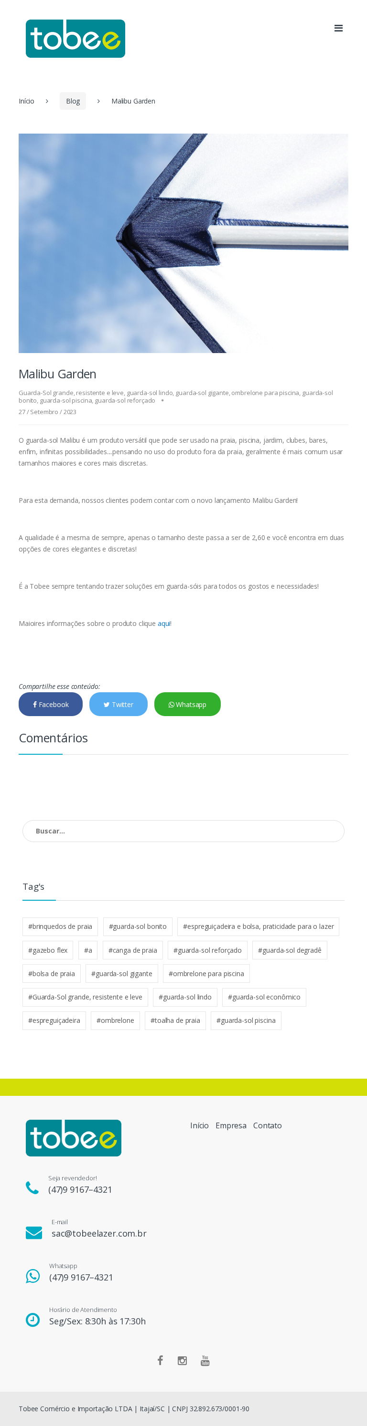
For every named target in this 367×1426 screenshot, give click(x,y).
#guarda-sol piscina (245, 1020)
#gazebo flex (47, 950)
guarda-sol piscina (66, 400)
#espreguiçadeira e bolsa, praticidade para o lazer (258, 926)
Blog (73, 100)
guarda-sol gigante (201, 392)
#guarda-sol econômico (264, 996)
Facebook (53, 704)
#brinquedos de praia (60, 926)
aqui (164, 623)
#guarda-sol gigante (121, 973)
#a (88, 950)
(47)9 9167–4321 (80, 1189)
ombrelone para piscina (265, 392)
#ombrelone (115, 1020)
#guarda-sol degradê (289, 950)
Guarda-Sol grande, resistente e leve (71, 392)
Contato (267, 1125)
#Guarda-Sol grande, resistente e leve (85, 996)
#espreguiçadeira (54, 1020)
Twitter (121, 704)
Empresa (231, 1125)
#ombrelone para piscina (206, 973)
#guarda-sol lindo (185, 996)
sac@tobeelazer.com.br (99, 1233)
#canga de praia (132, 950)
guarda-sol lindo (150, 392)
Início (26, 100)
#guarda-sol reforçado (207, 950)
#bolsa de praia (51, 973)
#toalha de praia (175, 1020)
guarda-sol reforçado (125, 400)
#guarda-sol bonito (138, 926)
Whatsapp (190, 704)
